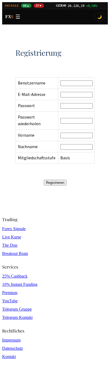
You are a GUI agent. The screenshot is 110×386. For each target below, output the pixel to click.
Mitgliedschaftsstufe (37, 157)
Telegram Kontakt (17, 317)
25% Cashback (15, 276)
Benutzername (31, 83)
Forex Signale (14, 228)
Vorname (26, 135)
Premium (9, 292)
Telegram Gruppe (17, 309)
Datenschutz (12, 348)
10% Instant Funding (19, 284)
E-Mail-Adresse (31, 94)
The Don (9, 245)
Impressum (11, 340)
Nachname (28, 146)
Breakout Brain (15, 253)
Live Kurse (11, 237)
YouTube (10, 301)
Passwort (26, 105)
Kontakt (9, 356)
